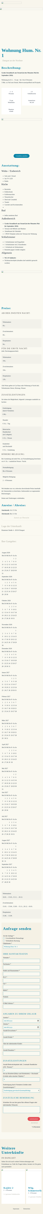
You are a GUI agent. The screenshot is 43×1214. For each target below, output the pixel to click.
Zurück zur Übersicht (21, 518)
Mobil (5, 990)
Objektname (7, 943)
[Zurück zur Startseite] (12, 4)
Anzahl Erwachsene (10, 1030)
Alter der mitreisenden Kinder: (12, 1043)
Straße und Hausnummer (11, 970)
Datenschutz (26, 1209)
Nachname (7, 964)
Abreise (6, 1024)
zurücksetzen (34, 1119)
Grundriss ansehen (21, 156)
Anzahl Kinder (8, 1037)
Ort (4, 984)
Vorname (6, 957)
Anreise (6, 1017)
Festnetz (5, 997)
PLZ (5, 977)
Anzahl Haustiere (9, 1050)
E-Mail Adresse (8, 1003)
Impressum (16, 1209)
